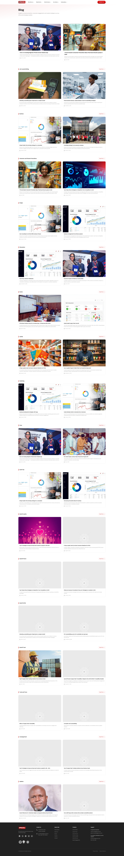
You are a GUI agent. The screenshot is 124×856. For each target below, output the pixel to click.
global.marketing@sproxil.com (96, 833)
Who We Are (30, 2)
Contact (56, 838)
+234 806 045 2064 (41, 829)
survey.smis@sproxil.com (95, 838)
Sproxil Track (75, 831)
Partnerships (63, 2)
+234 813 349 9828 (41, 831)
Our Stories (55, 2)
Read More (101, 69)
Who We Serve (47, 2)
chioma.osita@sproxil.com (96, 831)
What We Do (38, 2)
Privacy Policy (95, 851)
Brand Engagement (76, 840)
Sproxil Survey (75, 838)
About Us (56, 831)
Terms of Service (103, 851)
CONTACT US (101, 2)
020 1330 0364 (93, 840)
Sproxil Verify (75, 829)
